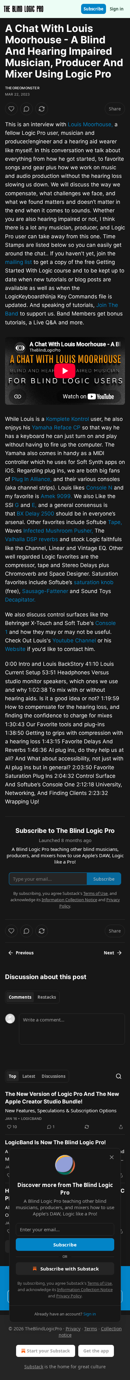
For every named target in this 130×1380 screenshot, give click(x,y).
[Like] (11, 109)
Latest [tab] (28, 1076)
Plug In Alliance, (32, 479)
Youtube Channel (74, 640)
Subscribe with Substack (69, 1268)
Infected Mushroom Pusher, (58, 531)
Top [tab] (12, 1076)
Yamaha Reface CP (56, 427)
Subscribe (93, 9)
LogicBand (31, 1118)
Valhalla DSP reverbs (31, 539)
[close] (112, 1157)
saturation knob (94, 582)
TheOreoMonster (22, 88)
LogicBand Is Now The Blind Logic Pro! (55, 1142)
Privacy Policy (68, 1296)
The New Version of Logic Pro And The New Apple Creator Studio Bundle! (62, 1098)
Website (15, 649)
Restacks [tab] (47, 997)
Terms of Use (99, 1283)
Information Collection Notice (85, 1289)
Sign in (117, 9)
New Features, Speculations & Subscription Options (60, 1110)
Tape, (115, 522)
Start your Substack (48, 1351)
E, (34, 505)
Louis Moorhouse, (90, 124)
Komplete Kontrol (67, 419)
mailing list (18, 262)
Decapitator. (20, 599)
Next (109, 953)
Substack (33, 1367)
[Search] (118, 1076)
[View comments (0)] (26, 109)
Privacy (73, 1329)
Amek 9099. (56, 496)
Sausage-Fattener (45, 591)
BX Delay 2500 (35, 513)
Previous (24, 953)
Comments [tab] (20, 997)
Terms (90, 1329)
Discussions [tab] (53, 1076)
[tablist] (32, 997)
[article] (65, 1110)
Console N (99, 487)
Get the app (96, 1351)
